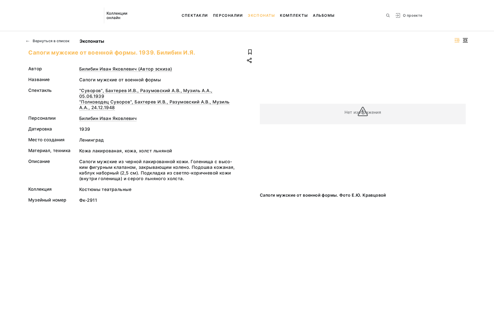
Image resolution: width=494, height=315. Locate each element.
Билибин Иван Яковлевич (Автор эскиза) (125, 69)
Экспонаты (261, 15)
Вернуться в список (51, 41)
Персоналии (228, 15)
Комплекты (294, 15)
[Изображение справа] (457, 40)
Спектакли (195, 15)
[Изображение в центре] (465, 40)
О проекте (412, 15)
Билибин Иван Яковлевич (108, 118)
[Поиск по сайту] (388, 15)
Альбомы (324, 15)
